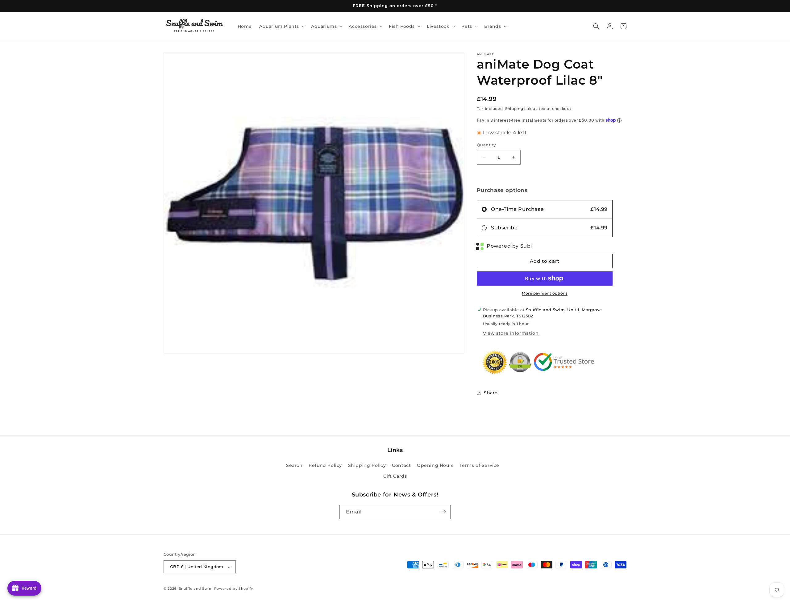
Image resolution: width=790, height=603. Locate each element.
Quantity (486, 144)
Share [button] (491, 393)
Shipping (514, 108)
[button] (281, 26)
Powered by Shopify (233, 589)
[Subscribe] (443, 512)
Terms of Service (479, 465)
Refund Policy (325, 465)
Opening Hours (435, 465)
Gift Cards (395, 476)
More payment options (545, 293)
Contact (401, 465)
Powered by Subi (509, 246)
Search (294, 465)
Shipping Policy (367, 465)
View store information (510, 333)
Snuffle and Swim (196, 589)
